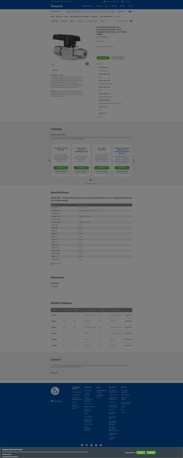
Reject (140, 452)
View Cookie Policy (7, 456)
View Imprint (15, 456)
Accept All (151, 452)
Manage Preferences (130, 452)
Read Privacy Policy (6, 454)
